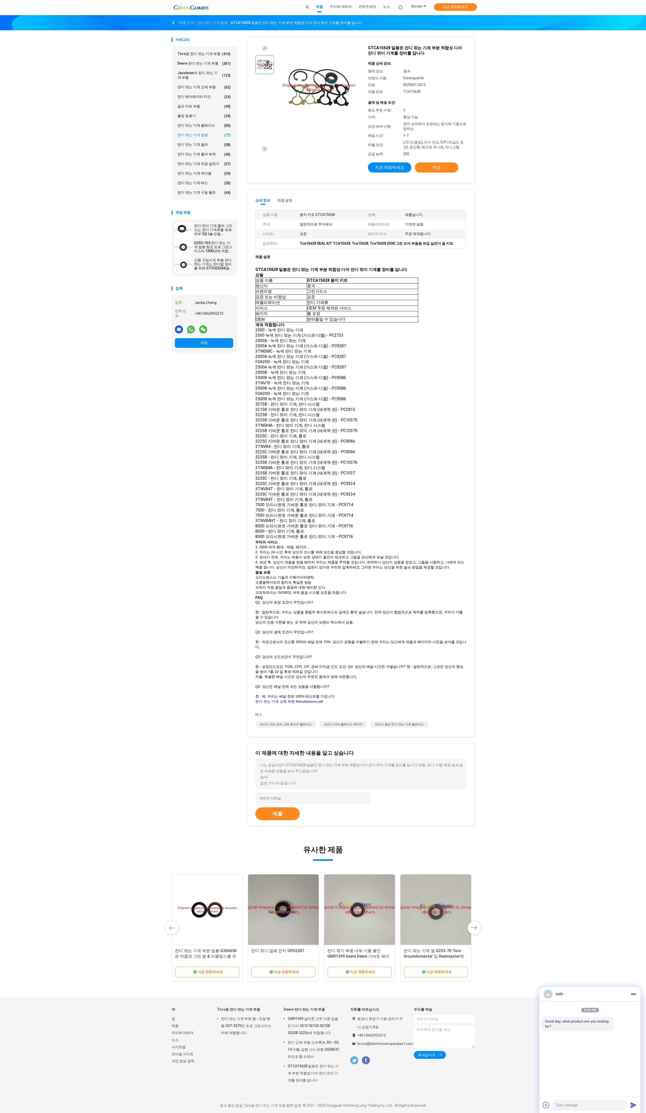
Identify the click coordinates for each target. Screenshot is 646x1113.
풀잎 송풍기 (204, 116)
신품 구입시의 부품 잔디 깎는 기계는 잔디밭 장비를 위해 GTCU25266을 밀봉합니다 (213, 264)
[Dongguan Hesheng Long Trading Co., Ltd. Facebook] (366, 1060)
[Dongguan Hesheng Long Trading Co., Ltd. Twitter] (354, 1060)
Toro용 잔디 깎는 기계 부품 (204, 54)
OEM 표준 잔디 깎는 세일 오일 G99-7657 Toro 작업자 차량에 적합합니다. (435, 956)
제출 (278, 814)
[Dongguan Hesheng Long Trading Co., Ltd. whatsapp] (191, 329)
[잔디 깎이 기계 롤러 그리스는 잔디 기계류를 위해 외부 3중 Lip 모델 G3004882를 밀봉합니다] (183, 230)
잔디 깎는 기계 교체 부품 (204, 87)
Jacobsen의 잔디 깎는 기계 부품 (204, 75)
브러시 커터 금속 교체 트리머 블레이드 (286, 724)
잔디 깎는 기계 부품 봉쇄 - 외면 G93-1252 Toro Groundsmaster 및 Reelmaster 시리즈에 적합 (206, 956)
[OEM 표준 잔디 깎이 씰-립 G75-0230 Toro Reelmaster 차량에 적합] (359, 909)
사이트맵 (179, 1047)
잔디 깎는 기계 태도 (204, 183)
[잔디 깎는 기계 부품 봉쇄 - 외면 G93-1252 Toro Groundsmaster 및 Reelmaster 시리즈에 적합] (207, 909)
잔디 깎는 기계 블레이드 (204, 125)
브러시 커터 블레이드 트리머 (343, 724)
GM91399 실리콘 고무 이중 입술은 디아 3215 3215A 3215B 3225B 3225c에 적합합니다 (313, 1026)
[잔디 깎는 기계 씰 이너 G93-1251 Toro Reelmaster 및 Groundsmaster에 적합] (283, 909)
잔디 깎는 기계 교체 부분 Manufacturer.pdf (289, 701)
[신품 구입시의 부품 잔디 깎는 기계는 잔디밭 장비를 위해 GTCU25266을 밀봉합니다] (183, 264)
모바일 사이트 (183, 1054)
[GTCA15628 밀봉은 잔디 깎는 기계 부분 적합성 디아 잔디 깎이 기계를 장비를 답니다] (319, 87)
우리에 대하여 (183, 1033)
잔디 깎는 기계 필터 (204, 144)
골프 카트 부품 (204, 106)
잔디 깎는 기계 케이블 (204, 173)
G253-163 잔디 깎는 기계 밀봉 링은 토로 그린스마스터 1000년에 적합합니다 (213, 247)
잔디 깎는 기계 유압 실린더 (204, 164)
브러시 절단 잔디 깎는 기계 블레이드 (399, 724)
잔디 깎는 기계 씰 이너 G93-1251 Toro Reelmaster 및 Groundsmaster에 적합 (280, 956)
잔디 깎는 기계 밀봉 (204, 135)
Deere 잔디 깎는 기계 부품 (204, 63)
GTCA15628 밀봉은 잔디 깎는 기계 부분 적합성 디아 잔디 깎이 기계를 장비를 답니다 (313, 1073)
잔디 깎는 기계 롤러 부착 (204, 154)
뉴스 (175, 1040)
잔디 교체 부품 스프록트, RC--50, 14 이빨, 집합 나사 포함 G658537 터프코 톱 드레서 (313, 1049)
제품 (175, 1026)
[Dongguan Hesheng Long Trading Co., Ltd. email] (179, 329)
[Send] (633, 1104)
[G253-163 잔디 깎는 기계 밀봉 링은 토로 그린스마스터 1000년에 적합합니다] (183, 247)
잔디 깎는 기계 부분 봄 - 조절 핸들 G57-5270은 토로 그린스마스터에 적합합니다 (246, 1026)
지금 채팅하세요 (455, 7)
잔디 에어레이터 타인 (204, 97)
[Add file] (546, 1104)
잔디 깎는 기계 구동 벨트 (204, 192)
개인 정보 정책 (183, 1061)
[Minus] (633, 994)
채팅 (204, 343)
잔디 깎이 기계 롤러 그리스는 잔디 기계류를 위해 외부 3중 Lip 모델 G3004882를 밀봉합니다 (213, 230)
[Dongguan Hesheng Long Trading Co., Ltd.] (191, 8)
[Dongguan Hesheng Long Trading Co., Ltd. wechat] (203, 329)
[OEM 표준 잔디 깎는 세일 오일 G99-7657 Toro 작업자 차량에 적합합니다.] (435, 909)
